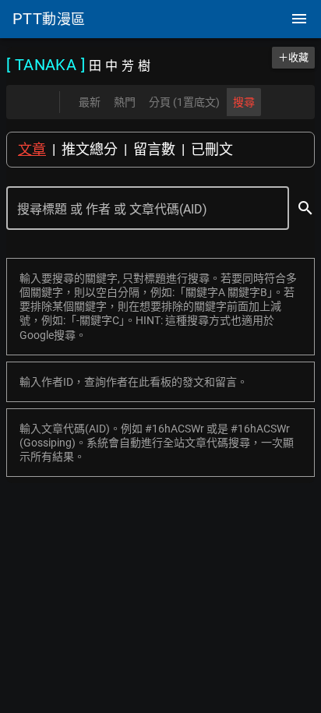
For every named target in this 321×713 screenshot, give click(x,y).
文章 (32, 149)
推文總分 (90, 149)
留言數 (154, 149)
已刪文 (212, 149)
